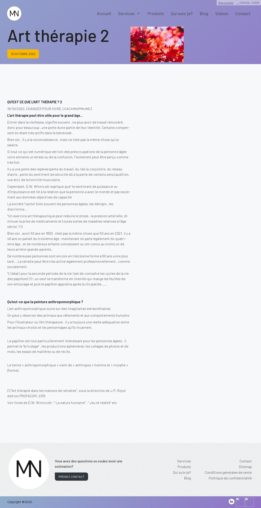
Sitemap (245, 467)
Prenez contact (71, 477)
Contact (242, 13)
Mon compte (225, 2)
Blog (204, 13)
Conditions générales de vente (228, 472)
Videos (221, 13)
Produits (156, 13)
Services (126, 13)
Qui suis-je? (182, 13)
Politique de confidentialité (230, 478)
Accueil (104, 13)
